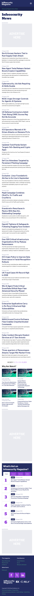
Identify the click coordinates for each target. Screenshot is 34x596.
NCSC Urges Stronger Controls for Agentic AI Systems (15, 99)
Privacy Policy (15, 590)
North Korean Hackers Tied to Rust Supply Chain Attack (15, 54)
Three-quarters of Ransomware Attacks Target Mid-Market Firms (16, 351)
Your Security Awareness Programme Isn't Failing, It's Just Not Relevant (9, 383)
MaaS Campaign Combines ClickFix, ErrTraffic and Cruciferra (13, 195)
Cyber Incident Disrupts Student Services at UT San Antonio (15, 336)
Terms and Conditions (7, 590)
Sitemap (4, 594)
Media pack (4, 570)
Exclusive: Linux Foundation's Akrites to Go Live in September (15, 176)
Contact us (4, 564)
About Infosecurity (6, 560)
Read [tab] (6, 474)
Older (24, 362)
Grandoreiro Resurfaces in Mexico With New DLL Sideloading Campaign (13, 210)
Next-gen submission (21, 564)
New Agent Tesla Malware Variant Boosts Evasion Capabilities (16, 69)
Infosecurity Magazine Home (8, 8)
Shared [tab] (13, 474)
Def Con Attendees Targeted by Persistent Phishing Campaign (15, 161)
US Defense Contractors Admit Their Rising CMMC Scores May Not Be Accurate (15, 114)
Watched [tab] (20, 474)
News (16, 8)
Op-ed (18, 562)
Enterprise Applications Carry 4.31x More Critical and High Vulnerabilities (14, 306)
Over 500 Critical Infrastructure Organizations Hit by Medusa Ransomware (15, 241)
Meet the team (5, 562)
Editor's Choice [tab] (27, 474)
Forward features (21, 560)
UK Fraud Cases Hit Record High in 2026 (15, 273)
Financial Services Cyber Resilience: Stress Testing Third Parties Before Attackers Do (25, 404)
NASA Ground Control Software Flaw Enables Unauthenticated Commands (15, 321)
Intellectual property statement (9, 592)
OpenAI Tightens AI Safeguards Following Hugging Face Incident (16, 225)
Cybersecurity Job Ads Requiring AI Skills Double (16, 84)
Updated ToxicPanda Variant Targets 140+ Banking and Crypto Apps (16, 147)
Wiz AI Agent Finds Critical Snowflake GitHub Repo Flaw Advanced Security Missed (14, 288)
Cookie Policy (27, 592)
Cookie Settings (19, 592)
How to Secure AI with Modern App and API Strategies (8, 404)
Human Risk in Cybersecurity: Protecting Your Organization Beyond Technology (23, 384)
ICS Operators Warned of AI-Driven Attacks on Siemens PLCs (16, 130)
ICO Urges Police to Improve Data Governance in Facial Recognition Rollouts (16, 259)
